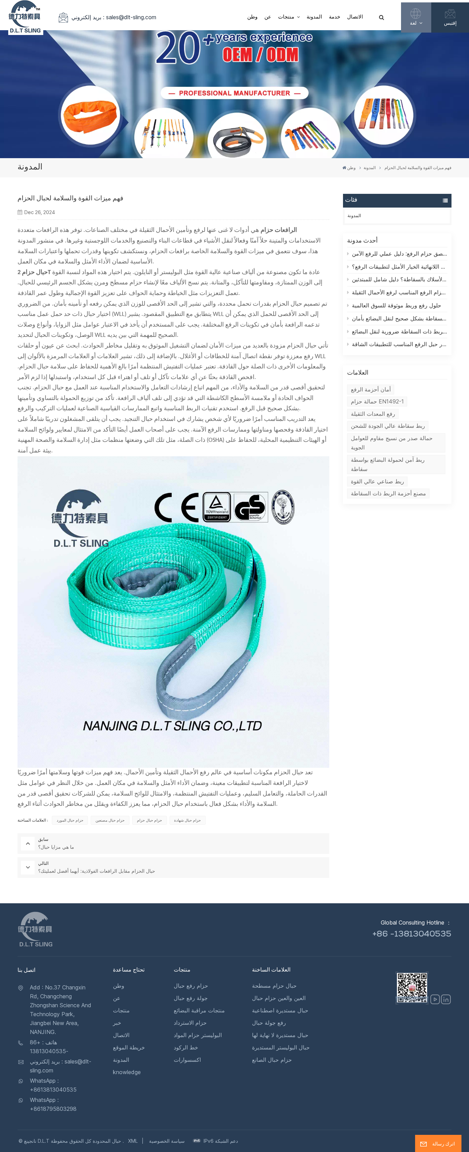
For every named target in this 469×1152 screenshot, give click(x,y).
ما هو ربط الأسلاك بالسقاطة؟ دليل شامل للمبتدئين (399, 279)
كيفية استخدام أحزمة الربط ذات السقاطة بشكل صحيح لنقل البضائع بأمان (399, 318)
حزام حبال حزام (149, 820)
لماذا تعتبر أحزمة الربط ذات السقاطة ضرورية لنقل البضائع (399, 331)
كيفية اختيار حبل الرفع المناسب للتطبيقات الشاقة (399, 344)
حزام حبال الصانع (272, 1059)
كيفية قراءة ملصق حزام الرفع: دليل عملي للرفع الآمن (399, 253)
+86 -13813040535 (412, 935)
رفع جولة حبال (269, 1022)
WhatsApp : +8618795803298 (53, 1104)
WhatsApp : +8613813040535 (53, 1085)
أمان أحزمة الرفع (371, 389)
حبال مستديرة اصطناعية (280, 1010)
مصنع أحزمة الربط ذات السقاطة (388, 493)
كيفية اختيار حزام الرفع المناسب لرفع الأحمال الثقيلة (399, 292)
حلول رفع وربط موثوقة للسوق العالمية (396, 305)
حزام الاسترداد (190, 1022)
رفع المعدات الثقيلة (373, 413)
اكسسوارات (187, 1059)
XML (133, 1141)
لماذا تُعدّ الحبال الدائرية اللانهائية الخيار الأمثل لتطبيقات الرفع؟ (399, 266)
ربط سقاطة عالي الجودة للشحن (388, 425)
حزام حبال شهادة (187, 820)
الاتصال (355, 17)
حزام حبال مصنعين (110, 820)
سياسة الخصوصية (167, 1141)
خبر (117, 1022)
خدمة (334, 17)
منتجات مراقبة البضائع (199, 1010)
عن (267, 17)
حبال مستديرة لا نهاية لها (280, 1035)
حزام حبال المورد (70, 820)
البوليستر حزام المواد (198, 1035)
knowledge (127, 1072)
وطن (252, 17)
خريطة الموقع (129, 1047)
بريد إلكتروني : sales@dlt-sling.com (113, 17)
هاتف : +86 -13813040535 (49, 1047)
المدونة (314, 17)
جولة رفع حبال (191, 998)
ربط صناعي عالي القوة (377, 481)
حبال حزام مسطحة (274, 985)
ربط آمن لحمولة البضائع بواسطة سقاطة (388, 464)
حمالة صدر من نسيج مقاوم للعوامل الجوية (392, 443)
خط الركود (186, 1047)
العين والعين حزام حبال (279, 998)
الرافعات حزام (279, 230)
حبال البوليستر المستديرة (281, 1047)
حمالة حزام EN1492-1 (377, 401)
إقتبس (450, 23)
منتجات (287, 17)
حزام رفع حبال (191, 985)
